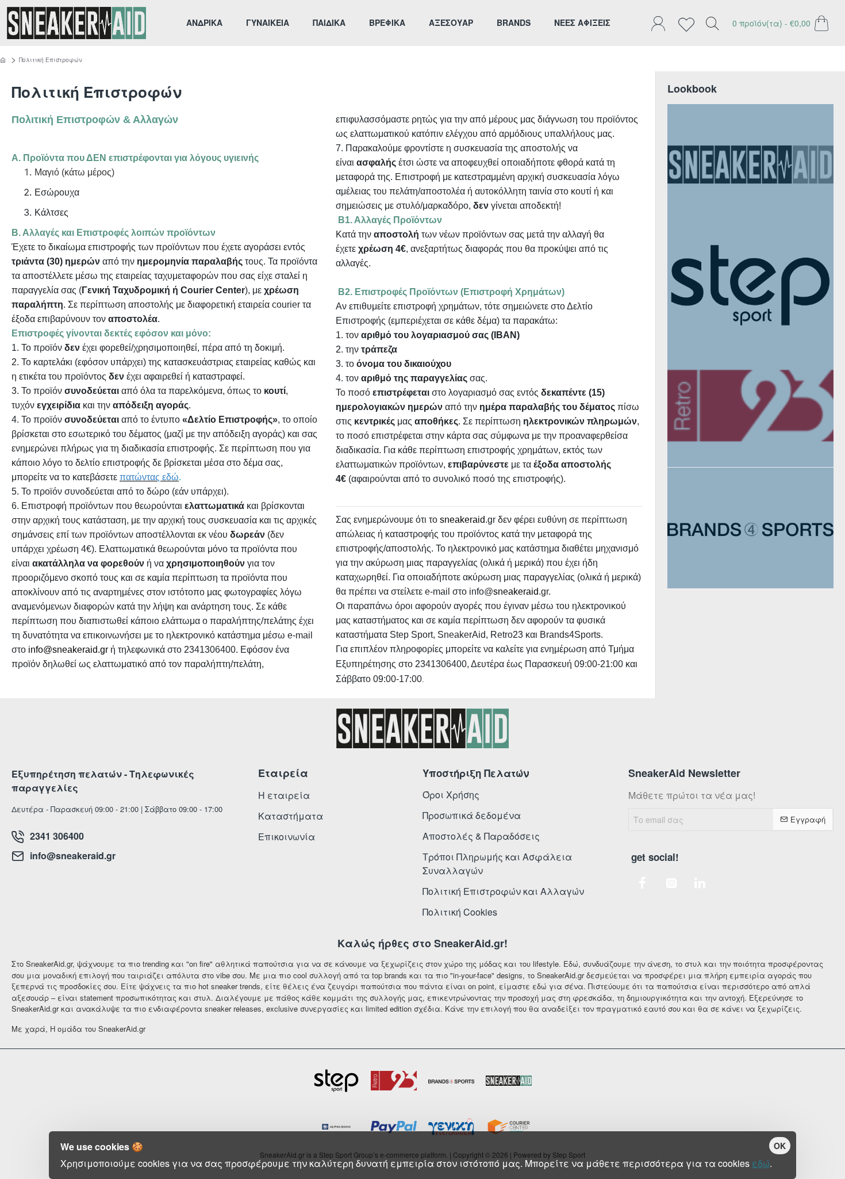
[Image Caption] (750, 164)
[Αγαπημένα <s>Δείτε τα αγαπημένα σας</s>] (689, 23)
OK (780, 1145)
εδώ (761, 1163)
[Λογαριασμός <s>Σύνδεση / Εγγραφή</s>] (661, 23)
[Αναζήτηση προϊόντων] (712, 23)
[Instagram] (671, 882)
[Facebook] (642, 882)
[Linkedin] (700, 882)
